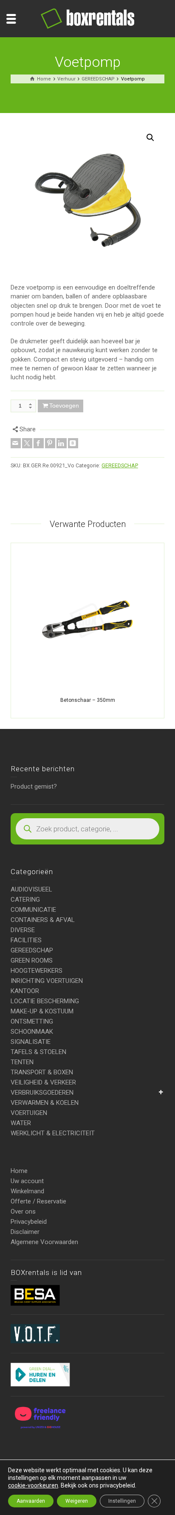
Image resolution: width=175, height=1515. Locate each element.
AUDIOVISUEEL (31, 889)
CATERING (25, 899)
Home (19, 1171)
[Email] (16, 443)
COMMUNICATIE (33, 909)
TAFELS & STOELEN (38, 1052)
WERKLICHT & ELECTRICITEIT (53, 1133)
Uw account (27, 1181)
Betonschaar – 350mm (87, 700)
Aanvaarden (31, 1501)
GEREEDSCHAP (120, 465)
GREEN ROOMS (32, 960)
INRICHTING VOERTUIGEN (47, 981)
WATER (21, 1123)
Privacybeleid (29, 1221)
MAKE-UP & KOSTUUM (42, 1011)
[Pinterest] (50, 443)
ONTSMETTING (32, 1021)
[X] (27, 443)
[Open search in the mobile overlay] (87, 828)
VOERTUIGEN (29, 1113)
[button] (150, 137)
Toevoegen (64, 405)
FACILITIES (26, 940)
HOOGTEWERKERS (36, 970)
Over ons (23, 1211)
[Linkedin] (61, 443)
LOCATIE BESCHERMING (45, 1001)
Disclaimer (25, 1232)
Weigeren (76, 1501)
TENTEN (22, 1062)
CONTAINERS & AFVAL (43, 920)
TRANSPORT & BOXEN (42, 1072)
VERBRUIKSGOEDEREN (42, 1092)
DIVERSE (23, 930)
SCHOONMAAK (32, 1031)
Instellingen (122, 1501)
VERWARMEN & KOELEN (45, 1103)
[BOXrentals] (87, 18)
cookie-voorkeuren (33, 1485)
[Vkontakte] (73, 443)
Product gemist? (34, 786)
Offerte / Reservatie (38, 1201)
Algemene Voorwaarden (44, 1242)
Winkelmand (27, 1191)
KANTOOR (25, 991)
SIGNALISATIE (31, 1042)
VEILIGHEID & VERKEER (43, 1082)
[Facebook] (39, 443)
